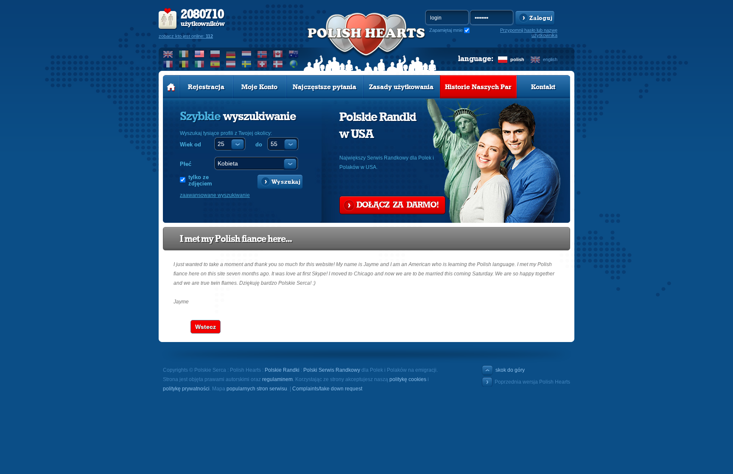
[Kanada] (278, 54)
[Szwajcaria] (262, 64)
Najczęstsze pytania (324, 87)
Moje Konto (259, 87)
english (550, 59)
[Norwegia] (262, 54)
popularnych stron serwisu (257, 389)
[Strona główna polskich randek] (171, 87)
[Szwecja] (246, 64)
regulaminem (277, 379)
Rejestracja (206, 87)
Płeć (185, 164)
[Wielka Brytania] (168, 54)
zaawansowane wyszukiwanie (215, 195)
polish (517, 59)
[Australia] (293, 54)
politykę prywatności (186, 389)
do (258, 144)
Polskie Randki (282, 370)
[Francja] (168, 64)
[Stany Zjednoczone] (199, 54)
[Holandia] (246, 54)
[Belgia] (184, 64)
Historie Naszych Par (478, 87)
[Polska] (215, 54)
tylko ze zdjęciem (200, 180)
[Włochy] (199, 64)
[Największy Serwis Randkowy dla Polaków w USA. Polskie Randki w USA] (366, 43)
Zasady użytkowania (401, 87)
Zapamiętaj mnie (446, 30)
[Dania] (278, 64)
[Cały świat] (293, 64)
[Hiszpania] (215, 64)
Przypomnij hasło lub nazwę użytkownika (528, 33)
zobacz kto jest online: (186, 36)
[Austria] (231, 64)
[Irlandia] (184, 54)
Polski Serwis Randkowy (331, 370)
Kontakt (543, 87)
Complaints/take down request (327, 389)
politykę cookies (407, 379)
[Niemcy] (231, 54)
